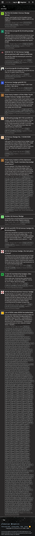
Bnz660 (7, 44)
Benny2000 (8, 88)
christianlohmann (10, 60)
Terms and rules (5, 526)
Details (17, 534)
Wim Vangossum (9, 265)
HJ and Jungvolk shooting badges (17, 68)
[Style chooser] (29, 2)
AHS (6, 222)
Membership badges (10, 27)
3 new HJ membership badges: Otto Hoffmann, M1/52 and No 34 (18, 275)
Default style (6, 524)
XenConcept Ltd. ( (11, 534)
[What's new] (33, 2)
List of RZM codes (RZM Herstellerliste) (19, 312)
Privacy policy (15, 526)
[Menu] (2, 2)
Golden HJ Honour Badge (14, 216)
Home (26, 526)
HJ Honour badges (10, 64)
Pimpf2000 (8, 22)
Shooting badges (9, 48)
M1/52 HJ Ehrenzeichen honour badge (19, 292)
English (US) (15, 524)
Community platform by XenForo (16, 531)
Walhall (7, 243)
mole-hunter (8, 129)
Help (21, 526)
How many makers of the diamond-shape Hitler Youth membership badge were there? (19, 162)
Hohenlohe (8, 283)
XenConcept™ (28, 533)
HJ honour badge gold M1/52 (15, 82)
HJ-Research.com (18, 528)
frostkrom (7, 74)
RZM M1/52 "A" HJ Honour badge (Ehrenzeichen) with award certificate (18, 53)
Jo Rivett (7, 109)
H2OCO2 (7, 326)
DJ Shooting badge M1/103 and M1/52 (19, 118)
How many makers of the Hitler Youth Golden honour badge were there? (19, 95)
